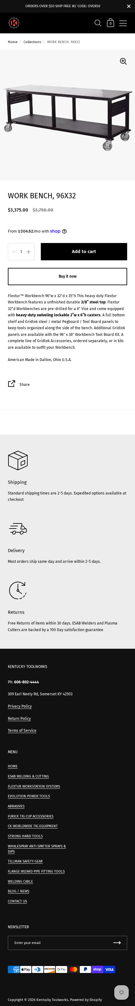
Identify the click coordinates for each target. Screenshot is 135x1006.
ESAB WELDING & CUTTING (28, 776)
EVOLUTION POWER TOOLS (29, 796)
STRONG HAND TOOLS (25, 836)
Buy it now (68, 276)
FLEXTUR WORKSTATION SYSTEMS (34, 786)
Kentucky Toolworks (52, 1000)
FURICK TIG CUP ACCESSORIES (30, 816)
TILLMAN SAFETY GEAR (25, 861)
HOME (13, 766)
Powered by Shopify (86, 1000)
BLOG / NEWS (18, 891)
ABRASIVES (16, 806)
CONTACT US (17, 901)
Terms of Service (22, 730)
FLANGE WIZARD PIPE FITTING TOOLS (36, 871)
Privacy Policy (20, 706)
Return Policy (19, 718)
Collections (32, 42)
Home (13, 42)
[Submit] (117, 943)
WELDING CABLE (20, 881)
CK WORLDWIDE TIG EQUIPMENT (33, 826)
